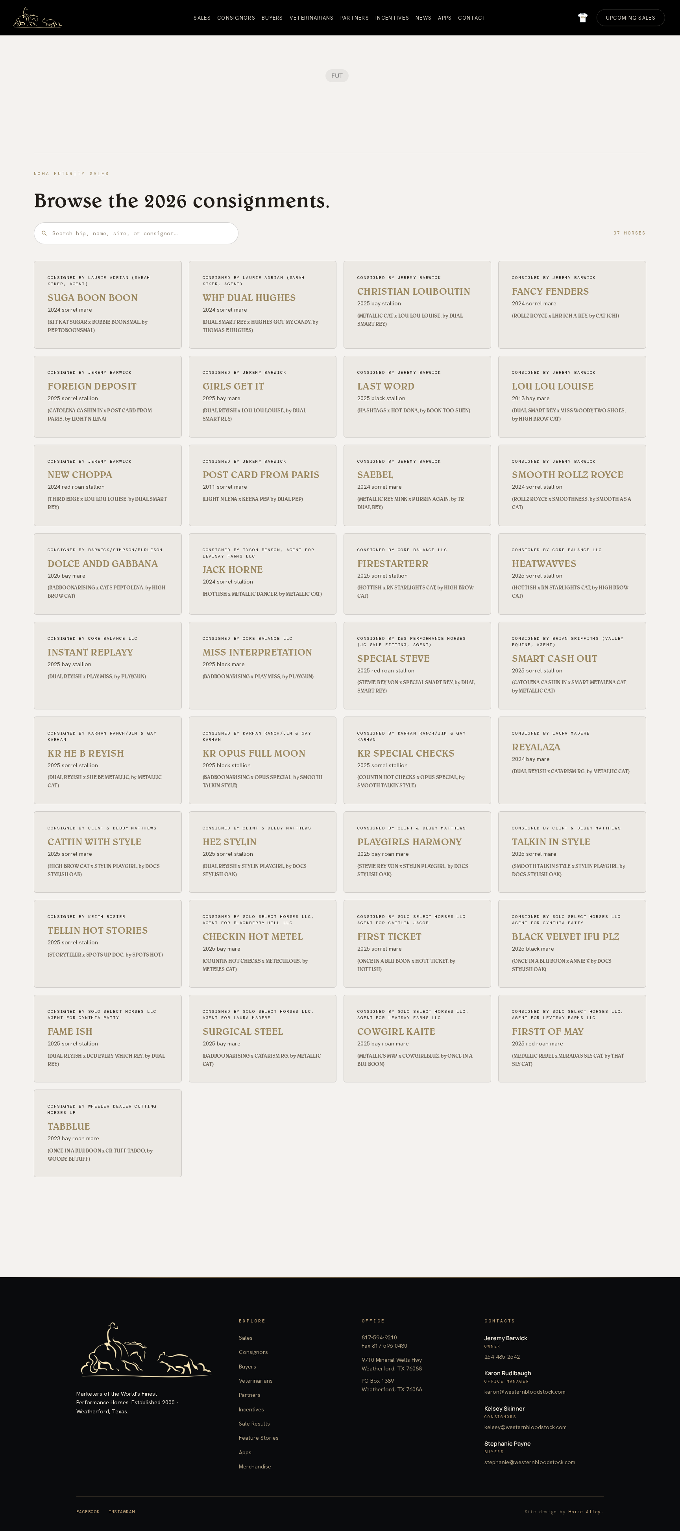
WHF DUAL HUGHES (249, 297)
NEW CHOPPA (80, 474)
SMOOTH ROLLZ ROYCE (567, 474)
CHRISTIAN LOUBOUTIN (413, 291)
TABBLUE (69, 1126)
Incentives (251, 1409)
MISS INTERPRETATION (257, 651)
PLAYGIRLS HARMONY (409, 841)
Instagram (122, 1511)
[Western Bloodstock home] (145, 1349)
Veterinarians (256, 1380)
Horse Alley (585, 1511)
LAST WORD (385, 386)
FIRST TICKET (389, 936)
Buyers (247, 1366)
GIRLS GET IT (233, 386)
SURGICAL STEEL (243, 1031)
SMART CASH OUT (554, 658)
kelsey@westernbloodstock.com (525, 1427)
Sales (246, 1337)
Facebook (88, 1511)
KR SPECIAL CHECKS (406, 753)
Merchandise (255, 1466)
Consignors (253, 1352)
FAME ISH (70, 1031)
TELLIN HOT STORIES (98, 930)
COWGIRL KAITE (396, 1031)
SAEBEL (375, 474)
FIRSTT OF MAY (548, 1031)
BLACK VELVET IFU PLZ (565, 936)
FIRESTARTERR (393, 563)
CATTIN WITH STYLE (94, 841)
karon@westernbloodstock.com (524, 1391)
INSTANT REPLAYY (90, 651)
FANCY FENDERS (550, 291)
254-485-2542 (502, 1356)
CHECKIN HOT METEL (253, 936)
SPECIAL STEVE (393, 658)
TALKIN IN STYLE (551, 841)
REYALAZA (536, 746)
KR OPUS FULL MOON (254, 753)
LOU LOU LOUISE (553, 386)
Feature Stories (259, 1437)
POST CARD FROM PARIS (261, 474)
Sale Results (254, 1423)
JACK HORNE (233, 569)
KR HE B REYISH (86, 753)
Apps (245, 1452)
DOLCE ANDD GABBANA (103, 563)
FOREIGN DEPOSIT (92, 386)
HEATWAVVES (544, 563)
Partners (250, 1394)
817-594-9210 (379, 1337)
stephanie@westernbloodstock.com (529, 1462)
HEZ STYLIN (230, 841)
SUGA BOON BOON (93, 297)
